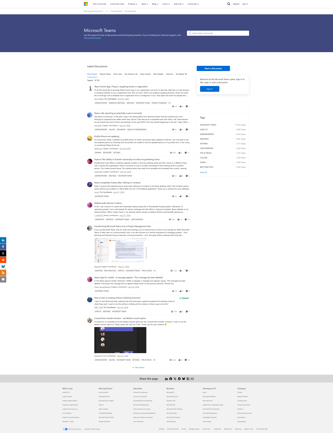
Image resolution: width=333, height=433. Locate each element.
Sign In (245, 4)
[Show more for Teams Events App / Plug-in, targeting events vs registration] (169, 103)
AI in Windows (66, 413)
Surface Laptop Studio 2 (69, 401)
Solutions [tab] (169, 74)
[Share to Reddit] (179, 378)
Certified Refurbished (105, 413)
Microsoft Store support (106, 401)
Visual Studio (207, 421)
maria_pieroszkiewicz (102, 287)
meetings (204, 139)
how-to (204, 129)
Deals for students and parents (143, 417)
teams (203, 162)
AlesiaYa (97, 266)
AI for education (138, 421)
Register (236, 4)
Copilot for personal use (70, 409)
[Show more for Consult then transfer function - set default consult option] (154, 359)
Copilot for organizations (70, 405)
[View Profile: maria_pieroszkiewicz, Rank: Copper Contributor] (89, 279)
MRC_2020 (98, 307)
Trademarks (217, 429)
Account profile (103, 392)
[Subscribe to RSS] (188, 378)
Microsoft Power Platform (174, 409)
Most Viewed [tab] (145, 74)
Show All (203, 172)
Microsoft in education (140, 392)
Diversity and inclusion (244, 413)
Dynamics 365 (170, 401)
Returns (101, 405)
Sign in (210, 88)
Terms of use (206, 429)
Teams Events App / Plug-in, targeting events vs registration (121, 86)
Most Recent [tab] (92, 74)
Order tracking (103, 409)
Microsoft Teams (116, 11)
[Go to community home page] (86, 4)
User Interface (206, 148)
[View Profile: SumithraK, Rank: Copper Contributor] (89, 161)
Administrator (207, 134)
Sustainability (241, 421)
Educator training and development (144, 413)
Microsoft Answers (92, 37)
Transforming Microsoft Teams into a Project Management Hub (122, 226)
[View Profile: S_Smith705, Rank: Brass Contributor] (89, 205)
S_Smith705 (99, 215)
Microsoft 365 (170, 405)
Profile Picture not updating (106, 136)
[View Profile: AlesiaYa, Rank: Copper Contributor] (89, 228)
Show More (139, 367)
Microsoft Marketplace (210, 413)
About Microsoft (242, 396)
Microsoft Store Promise (106, 417)
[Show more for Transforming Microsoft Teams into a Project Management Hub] (154, 270)
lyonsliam (98, 125)
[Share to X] (175, 378)
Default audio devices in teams (108, 203)
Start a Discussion (213, 68)
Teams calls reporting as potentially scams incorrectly (118, 113)
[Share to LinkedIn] (166, 378)
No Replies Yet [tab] (181, 74)
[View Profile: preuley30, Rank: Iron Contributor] (89, 320)
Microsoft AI (170, 392)
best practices (206, 167)
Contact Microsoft (172, 429)
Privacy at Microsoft (243, 405)
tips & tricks (206, 153)
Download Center (104, 396)
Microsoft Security (172, 396)
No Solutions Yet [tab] (131, 74)
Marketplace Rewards (210, 417)
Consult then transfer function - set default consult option (120, 318)
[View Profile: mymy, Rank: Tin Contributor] (89, 184)
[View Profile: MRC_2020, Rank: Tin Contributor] (89, 299)
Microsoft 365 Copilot (173, 417)
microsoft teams (208, 125)
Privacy (184, 429)
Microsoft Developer (209, 396)
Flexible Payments (104, 421)
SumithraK (98, 171)
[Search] (228, 3)
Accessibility (241, 417)
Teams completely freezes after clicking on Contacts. (117, 182)
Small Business (171, 421)
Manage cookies (194, 429)
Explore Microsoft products (70, 417)
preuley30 (98, 356)
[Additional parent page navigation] (106, 11)
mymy (96, 192)
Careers (239, 392)
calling (203, 157)
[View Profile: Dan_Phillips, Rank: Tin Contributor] (89, 88)
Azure (204, 392)
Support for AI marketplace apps (213, 405)
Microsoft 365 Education (141, 405)
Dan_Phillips (99, 99)
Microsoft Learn (208, 401)
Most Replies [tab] (158, 74)
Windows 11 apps (67, 421)
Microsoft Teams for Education (142, 401)
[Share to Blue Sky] (183, 378)
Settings (204, 143)
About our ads (248, 429)
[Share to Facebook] (170, 378)
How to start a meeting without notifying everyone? (117, 297)
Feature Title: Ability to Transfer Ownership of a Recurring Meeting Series (127, 159)
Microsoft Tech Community (211, 409)
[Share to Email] (192, 378)
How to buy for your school (141, 409)
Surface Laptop (67, 396)
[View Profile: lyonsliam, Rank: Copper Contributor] (89, 115)
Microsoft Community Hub (93, 11)
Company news (242, 401)
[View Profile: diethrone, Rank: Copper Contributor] (89, 138)
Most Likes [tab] (117, 74)
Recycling (238, 429)
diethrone (98, 148)
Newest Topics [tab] (105, 74)
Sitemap (161, 429)
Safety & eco (228, 429)
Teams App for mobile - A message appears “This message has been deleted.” (128, 277)
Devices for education (140, 396)
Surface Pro (66, 392)
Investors (240, 409)
